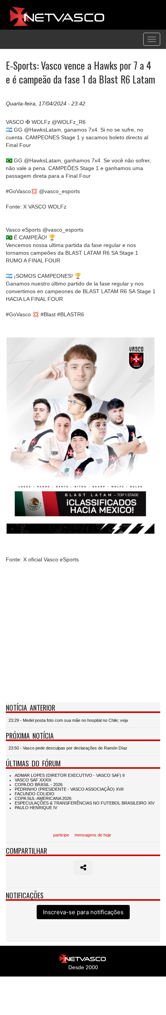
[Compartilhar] (83, 867)
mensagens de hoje (93, 835)
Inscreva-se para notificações (83, 912)
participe (61, 835)
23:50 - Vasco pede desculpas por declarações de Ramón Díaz (67, 748)
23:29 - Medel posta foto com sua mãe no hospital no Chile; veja (68, 720)
